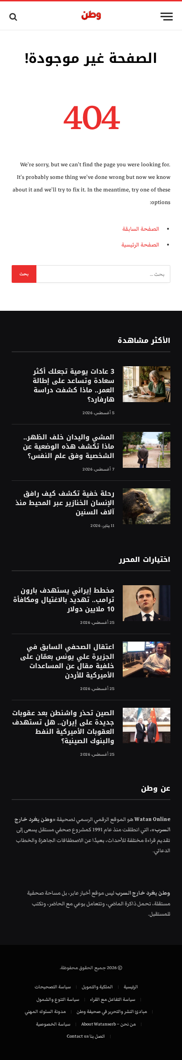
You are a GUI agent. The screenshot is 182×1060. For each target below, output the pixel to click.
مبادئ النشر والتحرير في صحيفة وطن (112, 1011)
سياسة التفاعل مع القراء (112, 999)
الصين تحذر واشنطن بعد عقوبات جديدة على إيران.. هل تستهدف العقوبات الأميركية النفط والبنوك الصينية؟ (63, 727)
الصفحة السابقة (140, 229)
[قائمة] (167, 16)
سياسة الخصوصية (53, 1024)
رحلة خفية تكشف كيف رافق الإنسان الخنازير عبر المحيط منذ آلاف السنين (64, 503)
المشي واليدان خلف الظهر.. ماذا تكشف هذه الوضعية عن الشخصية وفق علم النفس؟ (68, 446)
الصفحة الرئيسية (140, 244)
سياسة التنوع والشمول (57, 999)
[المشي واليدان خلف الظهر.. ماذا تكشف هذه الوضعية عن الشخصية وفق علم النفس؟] (146, 450)
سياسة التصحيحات (53, 987)
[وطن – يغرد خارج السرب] (91, 16)
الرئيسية (131, 987)
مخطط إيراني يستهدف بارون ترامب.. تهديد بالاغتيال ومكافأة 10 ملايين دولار (63, 599)
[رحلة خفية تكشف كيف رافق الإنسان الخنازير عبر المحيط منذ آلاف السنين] (146, 506)
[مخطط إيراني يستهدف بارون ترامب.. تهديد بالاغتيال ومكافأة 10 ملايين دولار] (146, 603)
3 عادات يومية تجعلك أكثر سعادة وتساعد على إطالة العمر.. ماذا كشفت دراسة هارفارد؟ (73, 385)
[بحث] (14, 16)
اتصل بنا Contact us (86, 1036)
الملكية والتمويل (97, 987)
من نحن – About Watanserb (108, 1024)
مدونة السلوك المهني (45, 1011)
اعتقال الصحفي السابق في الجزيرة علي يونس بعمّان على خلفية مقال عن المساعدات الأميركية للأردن (67, 661)
